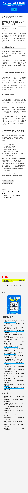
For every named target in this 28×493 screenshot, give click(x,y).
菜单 (15, 9)
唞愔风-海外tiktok (8, 183)
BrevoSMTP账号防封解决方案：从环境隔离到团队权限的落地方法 (13, 353)
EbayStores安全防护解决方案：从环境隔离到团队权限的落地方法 (14, 388)
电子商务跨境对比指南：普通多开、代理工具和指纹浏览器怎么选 (14, 349)
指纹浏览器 (9, 158)
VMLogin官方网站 (6, 174)
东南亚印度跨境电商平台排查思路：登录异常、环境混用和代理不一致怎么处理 (14, 360)
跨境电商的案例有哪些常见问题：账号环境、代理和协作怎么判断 (13, 377)
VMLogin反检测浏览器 (14, 3)
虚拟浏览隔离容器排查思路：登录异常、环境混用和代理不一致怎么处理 (14, 370)
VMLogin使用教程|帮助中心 (14, 285)
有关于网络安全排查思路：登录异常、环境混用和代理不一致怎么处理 (14, 331)
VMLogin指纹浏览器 (13, 16)
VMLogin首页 (5, 16)
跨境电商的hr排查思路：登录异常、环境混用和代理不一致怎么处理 (14, 320)
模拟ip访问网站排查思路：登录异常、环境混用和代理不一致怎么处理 (14, 338)
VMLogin (14, 28)
